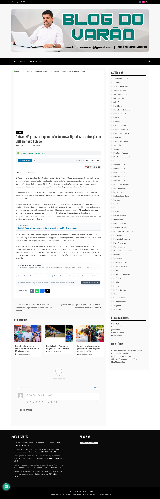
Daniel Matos (116, 327)
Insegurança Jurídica (121, 227)
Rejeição (116, 294)
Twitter (146, 2)
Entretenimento (119, 188)
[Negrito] (27, 402)
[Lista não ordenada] (42, 402)
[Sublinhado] (33, 402)
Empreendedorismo (121, 184)
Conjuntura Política (121, 133)
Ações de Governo (120, 86)
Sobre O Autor (35, 61)
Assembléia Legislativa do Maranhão (126, 350)
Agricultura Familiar (121, 94)
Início (22, 61)
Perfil (115, 270)
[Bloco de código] (48, 402)
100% (92, 160)
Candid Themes (104, 494)
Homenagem (118, 219)
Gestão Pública (119, 215)
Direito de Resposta (121, 153)
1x (34, 160)
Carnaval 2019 (119, 114)
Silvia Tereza (116, 335)
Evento (116, 204)
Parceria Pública (120, 266)
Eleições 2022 (119, 172)
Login (97, 388)
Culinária (117, 145)
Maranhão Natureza (121, 239)
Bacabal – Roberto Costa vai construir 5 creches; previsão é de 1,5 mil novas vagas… (47, 228)
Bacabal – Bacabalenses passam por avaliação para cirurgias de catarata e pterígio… (88, 348)
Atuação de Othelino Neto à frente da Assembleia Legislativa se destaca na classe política (34, 308)
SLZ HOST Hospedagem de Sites (124, 359)
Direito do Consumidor (122, 157)
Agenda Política (119, 90)
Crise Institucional (120, 141)
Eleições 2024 (119, 176)
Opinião (116, 255)
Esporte (116, 200)
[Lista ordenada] (39, 402)
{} (54, 402)
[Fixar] (36, 402)
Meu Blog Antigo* (118, 362)
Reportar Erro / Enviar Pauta (90, 282)
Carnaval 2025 (119, 121)
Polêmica (117, 278)
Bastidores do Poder (121, 110)
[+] (57, 402)
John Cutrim (116, 330)
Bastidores (117, 106)
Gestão (19, 132)
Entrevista (117, 192)
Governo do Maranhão (120, 353)
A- (87, 160)
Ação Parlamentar (120, 78)
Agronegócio (118, 98)
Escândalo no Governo (122, 196)
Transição (117, 309)
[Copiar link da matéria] (32, 291)
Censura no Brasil (120, 129)
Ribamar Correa (117, 333)
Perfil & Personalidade (122, 274)
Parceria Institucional (122, 262)
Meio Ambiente (119, 243)
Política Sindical (119, 290)
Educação (117, 161)
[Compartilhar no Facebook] (42, 291)
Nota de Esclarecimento (123, 251)
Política (116, 286)
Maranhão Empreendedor (26, 172)
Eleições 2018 (119, 165)
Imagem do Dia (119, 223)
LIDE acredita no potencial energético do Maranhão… (35, 443)
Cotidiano (117, 137)
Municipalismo (119, 247)
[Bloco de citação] (45, 402)
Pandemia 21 (118, 258)
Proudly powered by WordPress (62, 494)
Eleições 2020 (119, 168)
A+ (98, 160)
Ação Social (118, 82)
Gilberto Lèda (116, 324)
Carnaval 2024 (119, 118)
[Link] (51, 402)
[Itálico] (30, 402)
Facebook (140, 2)
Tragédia (117, 305)
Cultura (116, 149)
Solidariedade (119, 298)
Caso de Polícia (119, 125)
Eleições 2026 (119, 180)
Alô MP (116, 102)
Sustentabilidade (120, 302)
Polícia (116, 282)
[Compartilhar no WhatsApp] (37, 291)
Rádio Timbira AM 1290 (121, 356)
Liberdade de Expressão (123, 231)
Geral (115, 208)
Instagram (143, 2)
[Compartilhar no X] (47, 291)
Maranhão (117, 235)
